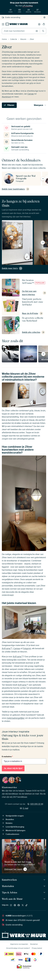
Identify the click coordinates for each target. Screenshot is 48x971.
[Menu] (3, 24)
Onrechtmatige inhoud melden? (18, 948)
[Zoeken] (43, 31)
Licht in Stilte (17, 77)
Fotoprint (27, 648)
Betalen (9, 823)
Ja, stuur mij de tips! (13, 768)
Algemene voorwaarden (19, 944)
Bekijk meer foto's (10, 268)
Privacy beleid (37, 948)
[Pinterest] (15, 905)
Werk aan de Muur (12, 898)
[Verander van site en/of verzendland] (44, 17)
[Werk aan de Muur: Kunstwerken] (44, 880)
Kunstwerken (9, 879)
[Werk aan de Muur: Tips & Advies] (44, 892)
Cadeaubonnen (12, 834)
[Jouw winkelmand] (43, 24)
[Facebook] (18, 905)
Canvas (30, 94)
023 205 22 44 (36, 804)
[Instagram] (11, 905)
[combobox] (18, 31)
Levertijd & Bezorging (15, 827)
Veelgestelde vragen (15, 816)
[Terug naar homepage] (17, 23)
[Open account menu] (39, 24)
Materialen (8, 886)
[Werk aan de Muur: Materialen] (44, 886)
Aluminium (6, 97)
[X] (22, 905)
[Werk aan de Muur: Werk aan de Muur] (44, 899)
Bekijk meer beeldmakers (13, 189)
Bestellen (10, 819)
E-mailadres (7, 756)
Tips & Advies (9, 892)
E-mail (25, 808)
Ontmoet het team (13, 869)
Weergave (38, 105)
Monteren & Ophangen (15, 830)
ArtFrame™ (7, 648)
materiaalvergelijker (16, 718)
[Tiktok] (26, 905)
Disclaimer (34, 944)
